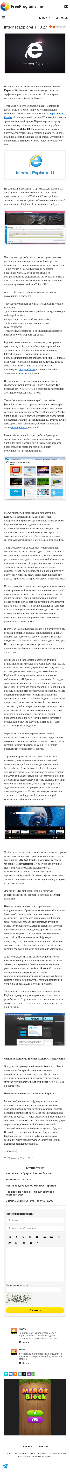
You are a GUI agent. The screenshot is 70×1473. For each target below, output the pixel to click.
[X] (24, 1374)
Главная (27, 1446)
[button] (10, 1237)
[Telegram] (20, 1374)
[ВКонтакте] (11, 1374)
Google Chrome (27, 369)
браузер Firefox (19, 427)
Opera (59, 113)
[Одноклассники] (15, 1374)
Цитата (25, 1342)
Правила (42, 1446)
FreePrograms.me (27, 6)
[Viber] (29, 1374)
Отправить (35, 1310)
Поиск (64, 18)
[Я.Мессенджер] (6, 1374)
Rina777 (22, 1329)
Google (51, 113)
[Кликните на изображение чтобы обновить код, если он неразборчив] (19, 1304)
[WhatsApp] (33, 1374)
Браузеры (10, 1151)
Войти (46, 18)
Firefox (8, 117)
